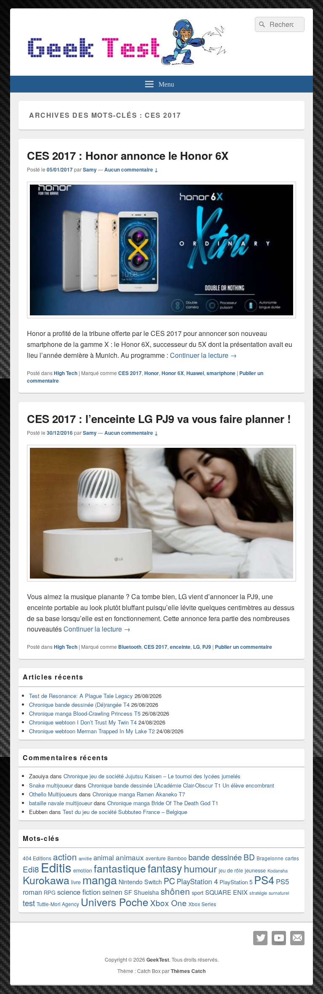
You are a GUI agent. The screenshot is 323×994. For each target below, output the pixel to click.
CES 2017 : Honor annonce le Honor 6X (127, 155)
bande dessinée (215, 856)
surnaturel (279, 893)
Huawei (195, 373)
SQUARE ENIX (226, 892)
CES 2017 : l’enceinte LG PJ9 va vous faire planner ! (159, 418)
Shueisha (146, 892)
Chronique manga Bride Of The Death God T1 (162, 803)
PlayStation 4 (197, 881)
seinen (112, 892)
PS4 (264, 879)
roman (32, 892)
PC (169, 881)
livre (76, 882)
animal (103, 857)
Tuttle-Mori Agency (58, 903)
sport (198, 892)
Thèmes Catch (188, 971)
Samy (90, 169)
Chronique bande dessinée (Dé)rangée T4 (79, 704)
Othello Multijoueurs (53, 794)
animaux (130, 857)
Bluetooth (129, 646)
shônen (175, 891)
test (29, 902)
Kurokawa (46, 879)
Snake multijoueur (51, 785)
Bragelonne (270, 858)
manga (99, 879)
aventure (156, 858)
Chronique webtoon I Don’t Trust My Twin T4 (83, 722)
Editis (56, 867)
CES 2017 (130, 373)
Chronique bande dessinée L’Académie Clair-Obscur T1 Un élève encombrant (181, 785)
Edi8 (31, 869)
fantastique (120, 867)
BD (249, 856)
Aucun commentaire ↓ (131, 169)
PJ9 (206, 646)
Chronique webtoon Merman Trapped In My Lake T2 (92, 731)
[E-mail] (297, 938)
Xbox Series (202, 903)
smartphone (221, 373)
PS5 (282, 881)
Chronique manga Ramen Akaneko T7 (139, 794)
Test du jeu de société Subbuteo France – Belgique (125, 812)
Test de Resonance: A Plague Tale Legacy (81, 696)
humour (200, 868)
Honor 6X (173, 373)
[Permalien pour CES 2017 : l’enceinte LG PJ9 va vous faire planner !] (161, 585)
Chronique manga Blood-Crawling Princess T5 (84, 713)
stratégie (258, 892)
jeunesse (255, 870)
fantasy (165, 867)
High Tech (65, 373)
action (65, 856)
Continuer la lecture (203, 355)
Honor (151, 373)
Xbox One (168, 902)
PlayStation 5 (236, 882)
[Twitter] (260, 938)
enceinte (180, 646)
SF (128, 892)
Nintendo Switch (140, 882)
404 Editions (37, 858)
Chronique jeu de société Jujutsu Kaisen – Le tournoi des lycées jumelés (152, 776)
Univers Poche (114, 901)
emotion (82, 870)
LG (196, 646)
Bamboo (177, 858)
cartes (292, 858)
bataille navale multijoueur (60, 803)
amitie (85, 858)
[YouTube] (279, 938)
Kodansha (277, 870)
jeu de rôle (231, 870)
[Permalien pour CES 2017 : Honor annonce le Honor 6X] (161, 322)
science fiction (79, 892)
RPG (50, 892)
